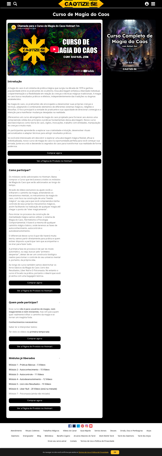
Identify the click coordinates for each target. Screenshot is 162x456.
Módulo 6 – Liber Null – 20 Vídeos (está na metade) (33, 388)
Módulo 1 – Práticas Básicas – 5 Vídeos (27, 364)
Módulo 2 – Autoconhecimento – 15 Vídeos (29, 369)
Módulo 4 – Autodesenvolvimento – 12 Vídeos (30, 379)
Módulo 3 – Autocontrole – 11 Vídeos (26, 374)
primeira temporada (39, 331)
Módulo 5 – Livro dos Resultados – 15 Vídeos (30, 384)
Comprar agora (54, 153)
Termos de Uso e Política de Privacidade (93, 452)
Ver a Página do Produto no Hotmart (54, 161)
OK (115, 452)
